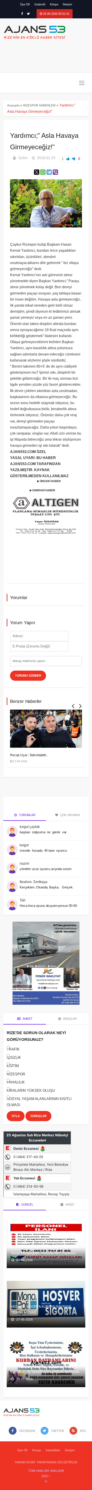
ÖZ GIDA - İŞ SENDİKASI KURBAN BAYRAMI (45, 1372)
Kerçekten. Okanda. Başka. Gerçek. (46, 887)
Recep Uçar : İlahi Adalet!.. (29, 755)
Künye (54, 4)
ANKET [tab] (27, 1018)
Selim (22, 158)
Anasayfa (13, 105)
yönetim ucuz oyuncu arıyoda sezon (45, 869)
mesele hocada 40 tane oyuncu (44, 850)
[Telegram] (49, 172)
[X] (36, 172)
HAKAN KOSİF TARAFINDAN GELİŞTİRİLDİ (46, 1462)
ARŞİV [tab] (69, 1204)
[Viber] (55, 172)
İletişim (67, 4)
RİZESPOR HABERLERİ (39, 105)
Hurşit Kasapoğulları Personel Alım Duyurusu (43, 1253)
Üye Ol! (25, 4)
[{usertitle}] (12, 829)
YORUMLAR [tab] (26, 815)
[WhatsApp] (43, 172)
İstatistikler (53, 1450)
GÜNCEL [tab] (27, 1204)
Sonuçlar (38, 1116)
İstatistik (40, 4)
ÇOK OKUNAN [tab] (69, 815)
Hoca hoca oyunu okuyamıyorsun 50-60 (48, 905)
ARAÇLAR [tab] (69, 1018)
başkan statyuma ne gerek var (43, 832)
